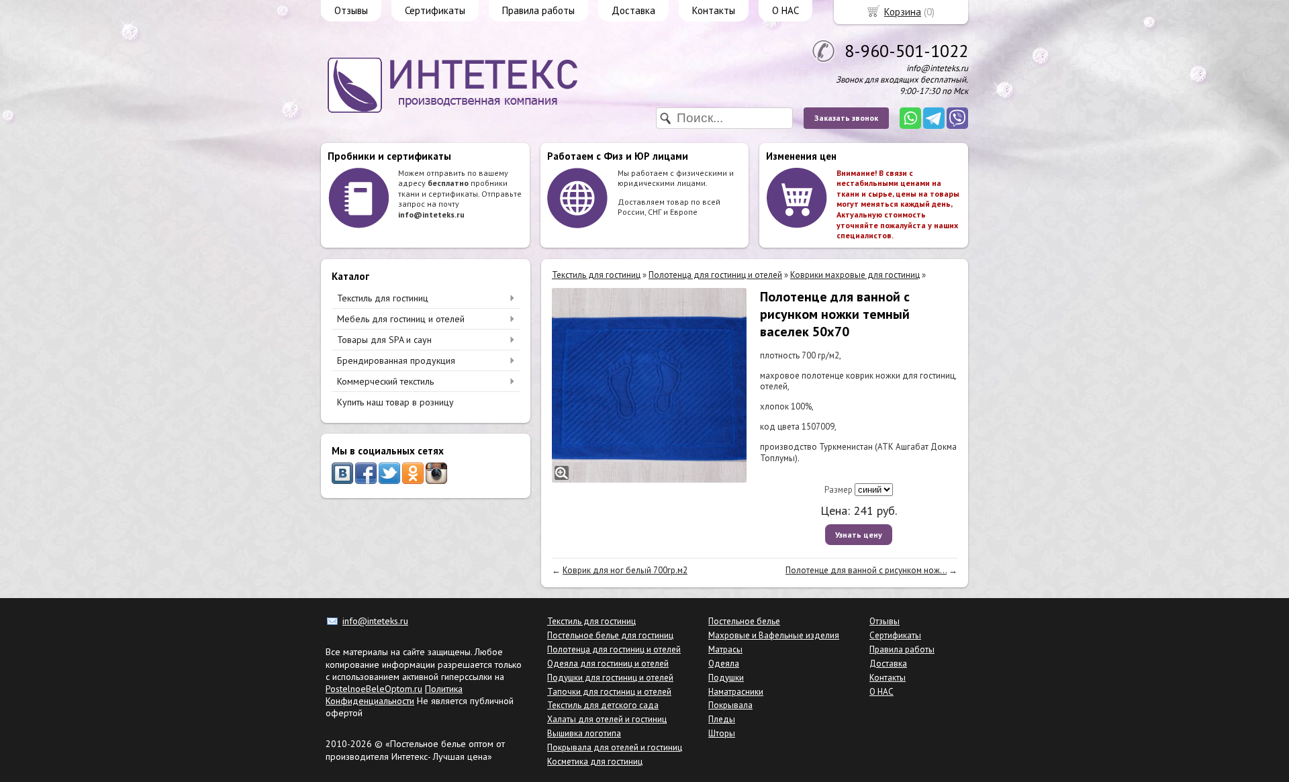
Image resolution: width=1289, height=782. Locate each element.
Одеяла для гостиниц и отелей (608, 663)
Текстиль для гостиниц (382, 298)
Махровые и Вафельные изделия (773, 635)
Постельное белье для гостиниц (610, 635)
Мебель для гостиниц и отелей (401, 319)
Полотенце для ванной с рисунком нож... (866, 570)
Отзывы (351, 10)
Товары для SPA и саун (384, 340)
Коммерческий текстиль (385, 381)
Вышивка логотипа (584, 733)
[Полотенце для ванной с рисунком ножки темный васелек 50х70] (649, 385)
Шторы (721, 733)
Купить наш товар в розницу (395, 402)
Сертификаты (435, 10)
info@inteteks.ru (375, 621)
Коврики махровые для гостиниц (855, 275)
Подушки (726, 677)
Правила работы (538, 10)
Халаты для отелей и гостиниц (607, 719)
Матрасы (725, 649)
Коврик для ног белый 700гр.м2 (625, 570)
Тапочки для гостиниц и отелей (609, 691)
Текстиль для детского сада (603, 705)
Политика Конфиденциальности (394, 695)
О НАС (785, 10)
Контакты (713, 10)
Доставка (633, 10)
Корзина (902, 11)
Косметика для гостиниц (594, 761)
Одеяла (723, 663)
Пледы (721, 719)
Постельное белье (744, 621)
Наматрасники (735, 691)
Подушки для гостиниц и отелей (610, 677)
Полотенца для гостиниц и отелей (715, 275)
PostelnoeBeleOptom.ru (374, 689)
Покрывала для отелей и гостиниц (614, 747)
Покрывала (730, 705)
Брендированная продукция (396, 360)
